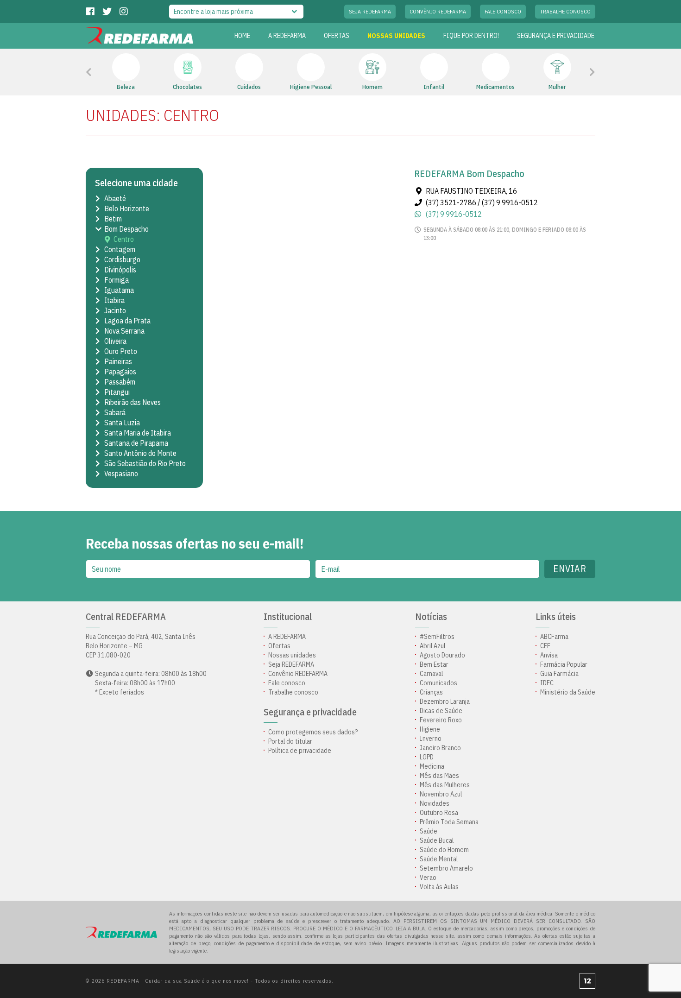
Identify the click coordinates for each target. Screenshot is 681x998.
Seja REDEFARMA (370, 11)
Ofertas (279, 646)
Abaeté (115, 198)
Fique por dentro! (471, 36)
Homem (372, 87)
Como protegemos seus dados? (313, 732)
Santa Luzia (122, 422)
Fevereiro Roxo (441, 720)
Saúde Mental (439, 859)
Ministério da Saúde (567, 692)
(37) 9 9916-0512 (454, 214)
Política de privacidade (299, 750)
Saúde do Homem (444, 850)
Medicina (432, 766)
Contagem (119, 249)
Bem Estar (434, 664)
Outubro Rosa (439, 813)
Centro (124, 239)
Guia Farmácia (559, 674)
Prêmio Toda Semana (449, 822)
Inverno (430, 738)
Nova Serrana (124, 330)
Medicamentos (495, 87)
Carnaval (431, 674)
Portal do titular (290, 741)
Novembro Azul (441, 794)
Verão (428, 877)
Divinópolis (120, 269)
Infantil (433, 87)
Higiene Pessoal (311, 87)
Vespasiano (121, 473)
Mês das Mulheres (445, 785)
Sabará (115, 412)
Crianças (431, 692)
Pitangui (117, 392)
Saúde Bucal (437, 840)
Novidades (434, 803)
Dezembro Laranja (445, 701)
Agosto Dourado (442, 655)
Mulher (557, 87)
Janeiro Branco (440, 748)
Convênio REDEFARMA (438, 11)
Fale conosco (503, 11)
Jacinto (115, 310)
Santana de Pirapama (136, 443)
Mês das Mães (439, 775)
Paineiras (118, 361)
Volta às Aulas (439, 887)
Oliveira (115, 341)
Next (579, 72)
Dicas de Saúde (441, 711)
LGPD (427, 757)
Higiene (430, 729)
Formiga (116, 279)
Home (242, 36)
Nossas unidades (396, 36)
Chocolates (187, 87)
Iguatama (119, 290)
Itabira (114, 300)
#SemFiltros (437, 636)
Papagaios (120, 371)
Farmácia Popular (563, 664)
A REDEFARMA (287, 36)
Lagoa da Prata (127, 320)
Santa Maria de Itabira (137, 432)
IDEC (547, 683)
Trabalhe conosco (565, 11)
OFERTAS (336, 36)
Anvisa (549, 655)
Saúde (428, 831)
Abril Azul (432, 646)
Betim (113, 218)
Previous (109, 72)
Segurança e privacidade (555, 36)
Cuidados (249, 87)
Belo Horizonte (126, 208)
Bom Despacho (126, 229)
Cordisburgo (122, 259)
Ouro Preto (120, 351)
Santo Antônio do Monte (140, 453)
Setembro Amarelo (446, 868)
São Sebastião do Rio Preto (145, 463)
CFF (545, 646)
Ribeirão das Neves (132, 402)
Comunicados (438, 683)
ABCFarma (554, 636)
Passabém (119, 381)
